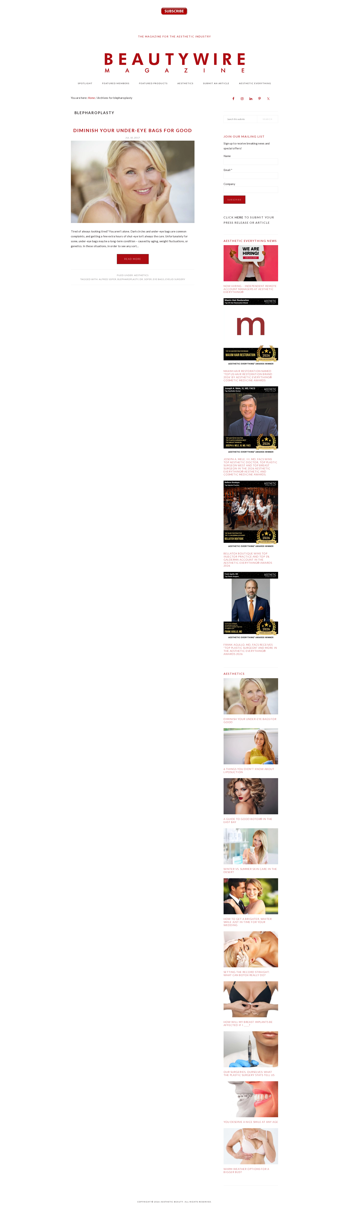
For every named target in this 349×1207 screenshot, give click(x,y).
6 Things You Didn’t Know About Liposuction (249, 770)
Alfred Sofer (107, 279)
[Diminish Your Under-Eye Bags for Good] (251, 697)
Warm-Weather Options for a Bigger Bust (246, 1170)
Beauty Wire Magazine (174, 63)
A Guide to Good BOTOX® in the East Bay (248, 820)
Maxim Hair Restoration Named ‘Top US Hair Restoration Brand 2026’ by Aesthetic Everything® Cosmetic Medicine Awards (248, 375)
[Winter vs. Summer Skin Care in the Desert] (251, 847)
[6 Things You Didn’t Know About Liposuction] (251, 747)
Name (227, 156)
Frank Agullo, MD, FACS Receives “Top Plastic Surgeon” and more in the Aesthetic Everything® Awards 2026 (250, 649)
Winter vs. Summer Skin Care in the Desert (250, 870)
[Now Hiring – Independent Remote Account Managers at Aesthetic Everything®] (251, 264)
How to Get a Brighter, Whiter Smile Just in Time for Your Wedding (248, 922)
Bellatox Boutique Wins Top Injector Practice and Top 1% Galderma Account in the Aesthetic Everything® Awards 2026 (248, 559)
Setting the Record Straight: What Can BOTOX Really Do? (247, 973)
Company (229, 184)
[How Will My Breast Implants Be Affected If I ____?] (251, 1000)
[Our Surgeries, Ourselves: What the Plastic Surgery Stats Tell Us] (251, 1050)
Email (228, 170)
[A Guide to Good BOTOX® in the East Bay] (251, 797)
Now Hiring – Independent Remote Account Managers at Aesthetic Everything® (250, 289)
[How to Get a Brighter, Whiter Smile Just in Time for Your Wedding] (251, 897)
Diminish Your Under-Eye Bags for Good (132, 130)
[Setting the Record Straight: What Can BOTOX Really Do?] (251, 950)
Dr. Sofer (146, 279)
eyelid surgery (175, 279)
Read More (132, 259)
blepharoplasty (128, 279)
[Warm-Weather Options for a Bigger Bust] (251, 1147)
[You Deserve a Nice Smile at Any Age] (251, 1100)
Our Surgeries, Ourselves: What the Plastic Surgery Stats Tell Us (249, 1073)
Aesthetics (141, 275)
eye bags (158, 279)
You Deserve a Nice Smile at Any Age (251, 1121)
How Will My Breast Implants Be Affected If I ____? (248, 1023)
